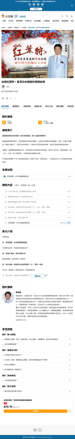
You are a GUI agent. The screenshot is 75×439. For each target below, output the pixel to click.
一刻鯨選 (9, 27)
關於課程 (5, 106)
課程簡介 (16, 106)
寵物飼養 (65, 21)
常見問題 (71, 106)
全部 (4, 21)
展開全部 (37, 276)
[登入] (72, 16)
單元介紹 (49, 106)
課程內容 (38, 106)
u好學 (3, 27)
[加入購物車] (69, 411)
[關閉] (72, 5)
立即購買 (35, 411)
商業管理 (19, 21)
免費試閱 (27, 106)
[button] (37, 176)
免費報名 (36, 9)
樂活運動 (37, 21)
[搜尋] (62, 16)
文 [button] (65, 223)
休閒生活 (28, 21)
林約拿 (8, 87)
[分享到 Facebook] (3, 98)
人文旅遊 (23, 27)
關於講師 (60, 106)
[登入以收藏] (15, 98)
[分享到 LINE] (7, 98)
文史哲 (10, 21)
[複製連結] (11, 98)
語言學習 (55, 21)
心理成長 (46, 21)
